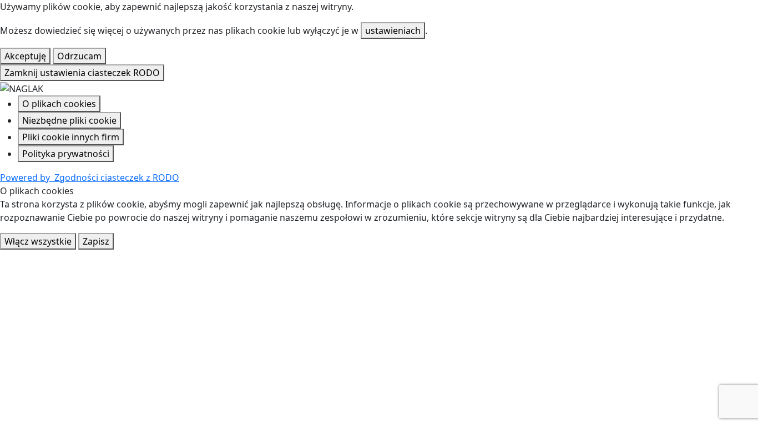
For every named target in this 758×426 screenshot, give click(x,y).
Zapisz (96, 241)
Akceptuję (25, 56)
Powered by (89, 177)
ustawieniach (393, 30)
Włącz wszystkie (38, 241)
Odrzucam (79, 56)
